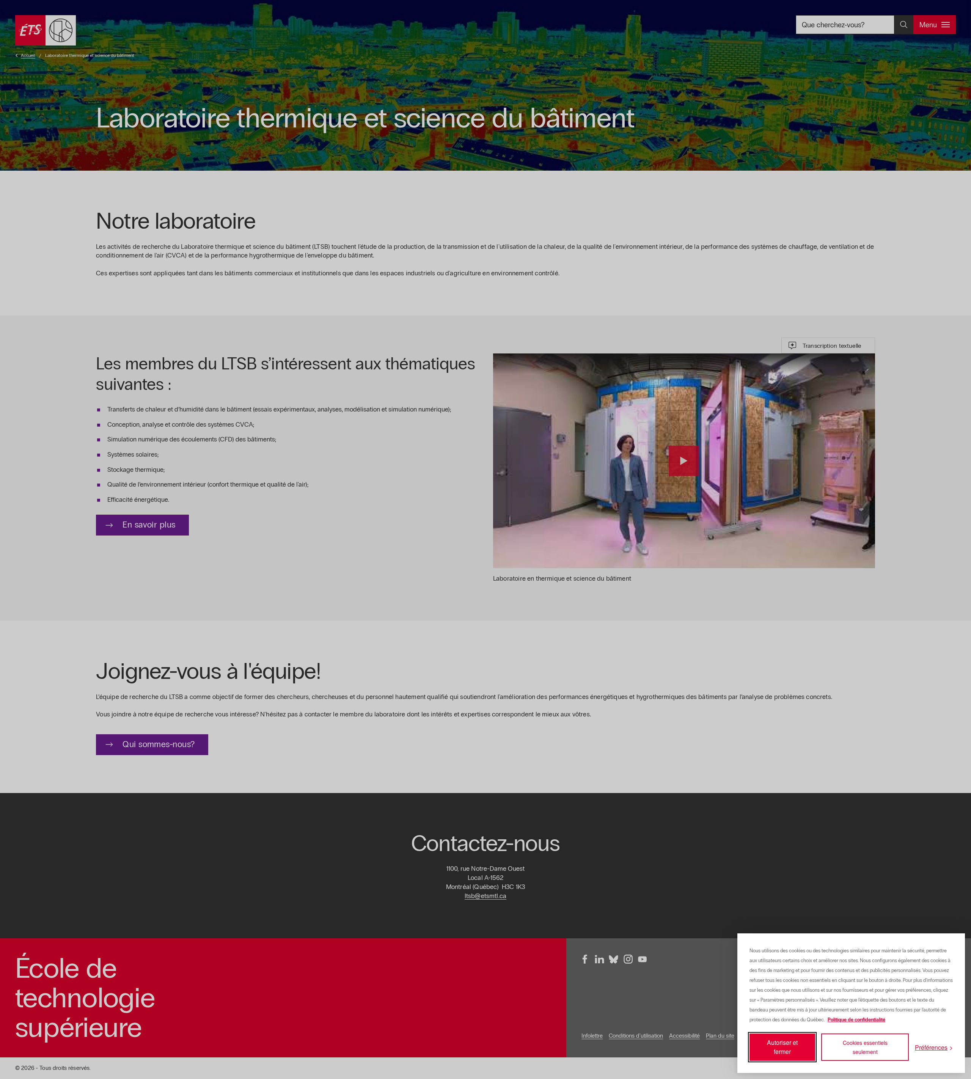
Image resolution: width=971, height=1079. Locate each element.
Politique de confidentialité (856, 1020)
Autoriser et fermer (782, 1047)
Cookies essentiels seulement (865, 1047)
